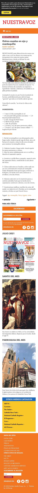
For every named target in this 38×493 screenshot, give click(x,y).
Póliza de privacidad (11, 448)
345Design (9, 488)
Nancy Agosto (22, 195)
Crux (6, 421)
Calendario (8, 441)
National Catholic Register (13, 415)
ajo (9, 195)
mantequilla (13, 195)
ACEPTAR (6, 12)
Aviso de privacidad (22, 8)
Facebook (24, 228)
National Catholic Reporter (13, 424)
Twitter (28, 228)
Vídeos (6, 443)
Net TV (6, 458)
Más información (18, 224)
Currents (7, 407)
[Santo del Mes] (19, 304)
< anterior (6, 199)
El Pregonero (8, 418)
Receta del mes (10, 37)
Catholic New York (11, 413)
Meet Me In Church (11, 468)
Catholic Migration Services (15, 466)
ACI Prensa (8, 427)
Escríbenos (19, 208)
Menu (8, 31)
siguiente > (31, 199)
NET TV (6, 404)
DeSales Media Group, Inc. (17, 486)
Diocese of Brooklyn (12, 463)
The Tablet (7, 410)
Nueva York (8, 438)
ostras (29, 195)
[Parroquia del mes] (19, 365)
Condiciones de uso (11, 451)
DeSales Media (9, 461)
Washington (9, 446)
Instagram (32, 228)
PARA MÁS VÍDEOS (9, 204)
